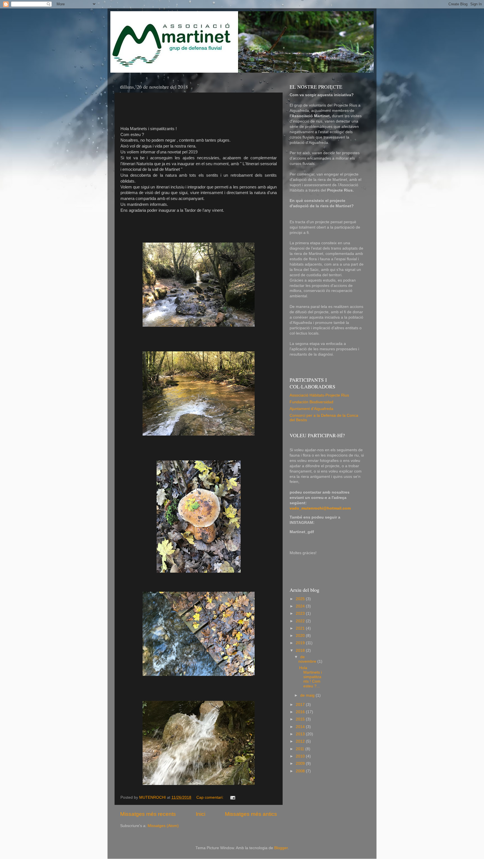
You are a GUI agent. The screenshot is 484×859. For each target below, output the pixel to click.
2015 (301, 719)
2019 (301, 643)
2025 (301, 599)
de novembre (307, 659)
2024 (301, 606)
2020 (301, 636)
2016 (301, 712)
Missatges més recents (148, 814)
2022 (301, 621)
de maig (308, 695)
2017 (301, 705)
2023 (301, 613)
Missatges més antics (251, 814)
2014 (301, 727)
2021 (301, 628)
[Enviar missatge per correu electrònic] (232, 797)
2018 (301, 650)
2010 (301, 756)
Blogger (281, 848)
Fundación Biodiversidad (311, 402)
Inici (200, 814)
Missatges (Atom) (163, 826)
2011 (300, 749)
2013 (301, 734)
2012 (301, 741)
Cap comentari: (210, 797)
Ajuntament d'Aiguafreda (311, 409)
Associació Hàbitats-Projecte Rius (319, 395)
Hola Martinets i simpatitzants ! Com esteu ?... (310, 677)
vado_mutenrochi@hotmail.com (320, 508)
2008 (301, 771)
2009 (301, 763)
